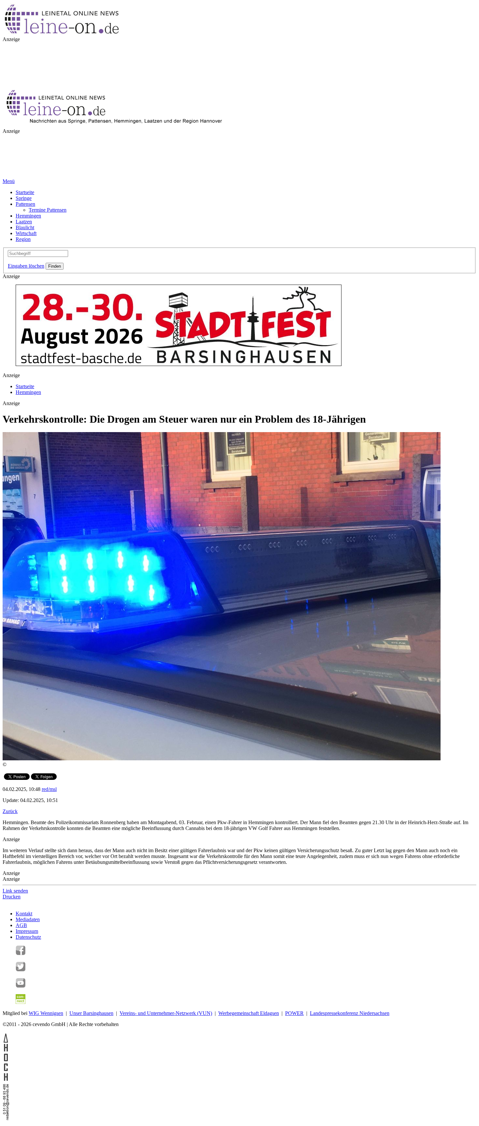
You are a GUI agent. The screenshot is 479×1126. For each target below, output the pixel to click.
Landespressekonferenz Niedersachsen (349, 1013)
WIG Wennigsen (46, 1013)
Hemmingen (28, 215)
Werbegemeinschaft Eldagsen (248, 1013)
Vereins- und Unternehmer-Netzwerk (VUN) (166, 1013)
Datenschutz (28, 937)
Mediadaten (28, 919)
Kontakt (24, 913)
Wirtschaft (26, 233)
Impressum (27, 931)
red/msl (49, 789)
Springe (24, 198)
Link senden (15, 891)
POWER (294, 1013)
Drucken (12, 896)
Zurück (10, 811)
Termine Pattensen (47, 210)
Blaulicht (25, 227)
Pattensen (25, 204)
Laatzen (24, 221)
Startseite (25, 192)
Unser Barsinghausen (91, 1013)
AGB (21, 925)
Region (23, 239)
